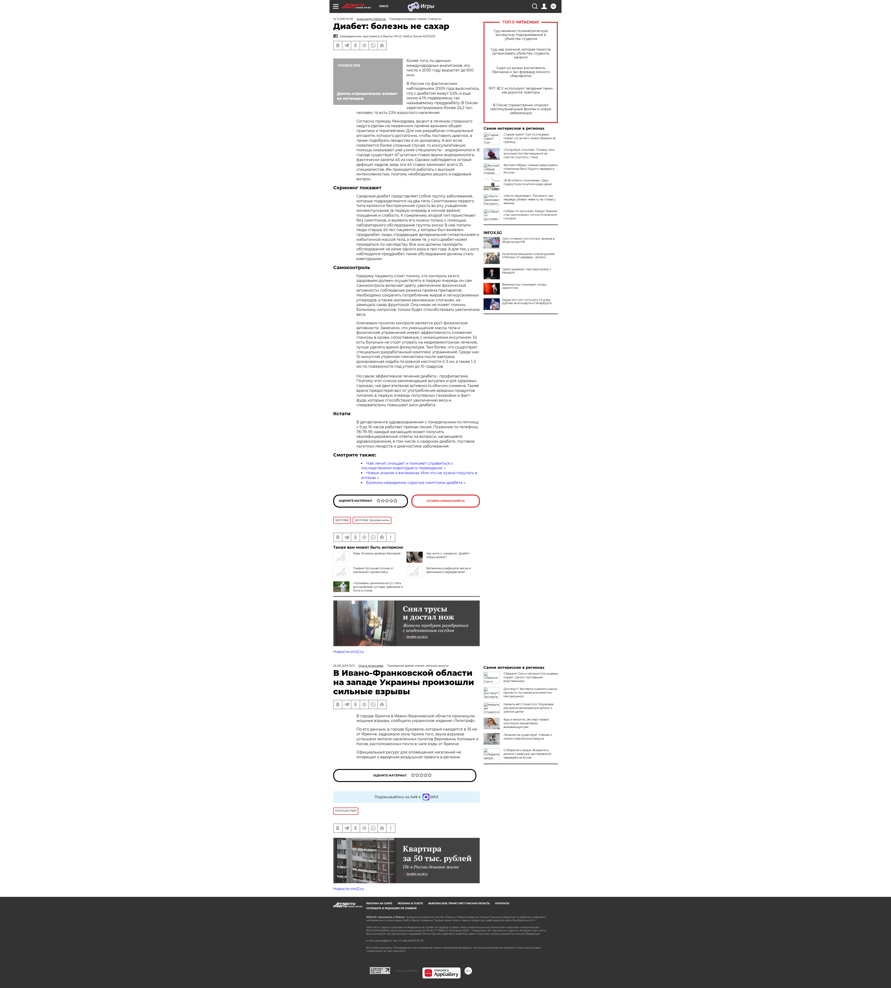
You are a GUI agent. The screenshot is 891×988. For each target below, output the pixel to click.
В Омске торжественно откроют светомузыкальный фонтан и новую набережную (520, 109)
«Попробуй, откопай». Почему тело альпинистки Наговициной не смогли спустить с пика (529, 153)
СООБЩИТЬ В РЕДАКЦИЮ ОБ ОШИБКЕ (391, 908)
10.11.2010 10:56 (343, 19)
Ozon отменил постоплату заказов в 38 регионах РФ (528, 240)
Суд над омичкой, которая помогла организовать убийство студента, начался (521, 53)
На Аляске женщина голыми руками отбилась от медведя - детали (528, 255)
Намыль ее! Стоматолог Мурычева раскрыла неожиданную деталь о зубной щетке (528, 707)
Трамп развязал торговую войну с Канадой (526, 271)
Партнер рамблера (406, 970)
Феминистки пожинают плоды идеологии (524, 286)
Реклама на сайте (379, 903)
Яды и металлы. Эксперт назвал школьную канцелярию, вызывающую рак (526, 723)
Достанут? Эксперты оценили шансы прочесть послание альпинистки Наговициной (530, 692)
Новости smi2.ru (348, 652)
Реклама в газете (410, 903)
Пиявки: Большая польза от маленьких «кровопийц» (373, 570)
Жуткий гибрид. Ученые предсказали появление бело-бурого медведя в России (531, 168)
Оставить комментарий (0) (445, 500)
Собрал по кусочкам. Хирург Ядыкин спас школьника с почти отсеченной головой (530, 214)
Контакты (502, 903)
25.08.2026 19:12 (344, 665)
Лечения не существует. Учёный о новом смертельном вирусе (528, 736)
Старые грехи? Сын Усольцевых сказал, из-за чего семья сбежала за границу (529, 138)
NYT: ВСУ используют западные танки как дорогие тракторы (521, 90)
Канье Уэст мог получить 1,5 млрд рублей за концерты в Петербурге (527, 301)
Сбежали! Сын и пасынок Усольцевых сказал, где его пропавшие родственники (531, 677)
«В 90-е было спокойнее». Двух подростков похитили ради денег (528, 182)
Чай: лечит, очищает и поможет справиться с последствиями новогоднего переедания (407, 465)
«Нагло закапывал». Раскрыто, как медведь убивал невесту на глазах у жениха (529, 199)
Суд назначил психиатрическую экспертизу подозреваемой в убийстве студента (521, 35)
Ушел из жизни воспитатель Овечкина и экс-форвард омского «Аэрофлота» (521, 72)
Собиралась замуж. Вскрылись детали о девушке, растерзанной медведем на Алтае (527, 753)
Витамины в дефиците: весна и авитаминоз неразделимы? (448, 570)
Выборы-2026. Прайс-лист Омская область (459, 903)
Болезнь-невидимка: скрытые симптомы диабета (414, 482)
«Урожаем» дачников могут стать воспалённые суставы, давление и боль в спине (378, 586)
